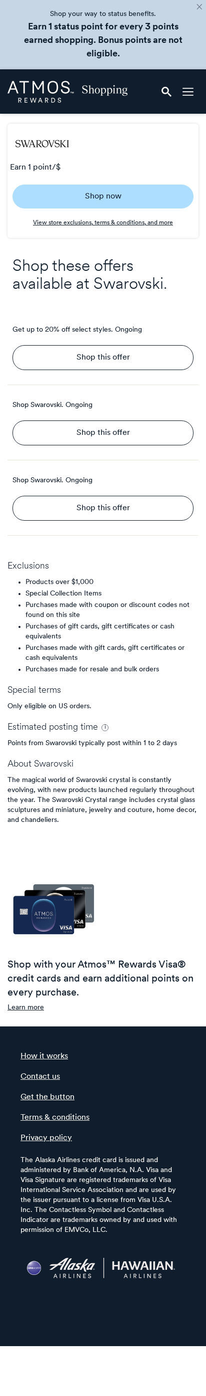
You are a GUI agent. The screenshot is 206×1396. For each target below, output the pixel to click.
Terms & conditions (55, 1118)
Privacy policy (46, 1138)
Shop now (103, 196)
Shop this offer (103, 358)
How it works (44, 1056)
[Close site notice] (199, 7)
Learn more (26, 1007)
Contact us (40, 1077)
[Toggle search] (167, 92)
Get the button (47, 1097)
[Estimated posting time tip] (105, 727)
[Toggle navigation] (188, 92)
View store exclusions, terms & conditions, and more (103, 223)
